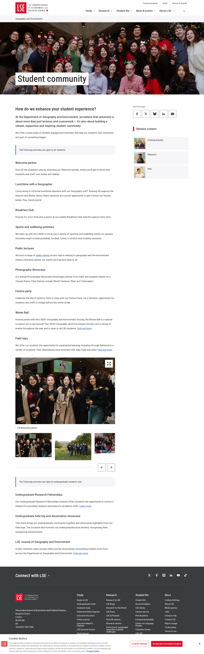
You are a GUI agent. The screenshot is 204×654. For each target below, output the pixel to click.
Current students (150, 3)
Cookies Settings (172, 600)
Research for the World (116, 608)
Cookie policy (170, 627)
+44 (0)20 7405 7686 (24, 627)
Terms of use (171, 631)
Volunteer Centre (142, 629)
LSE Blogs (110, 604)
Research (104, 10)
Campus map (171, 616)
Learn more (85, 506)
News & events (144, 10)
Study (88, 10)
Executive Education (86, 616)
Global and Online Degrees (88, 612)
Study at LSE (82, 600)
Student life (122, 10)
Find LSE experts (113, 619)
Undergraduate (155, 140)
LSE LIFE (139, 633)
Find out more (84, 328)
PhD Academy (141, 616)
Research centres (114, 623)
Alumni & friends (179, 3)
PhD (150, 169)
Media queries (171, 608)
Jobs (167, 612)
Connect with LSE (30, 575)
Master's (152, 154)
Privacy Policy (92, 651)
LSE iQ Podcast (112, 616)
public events (42, 255)
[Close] (200, 644)
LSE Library (140, 608)
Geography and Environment (28, 19)
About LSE (165, 10)
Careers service (142, 612)
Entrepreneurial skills (144, 619)
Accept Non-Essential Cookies (167, 644)
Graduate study (83, 608)
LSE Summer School (86, 629)
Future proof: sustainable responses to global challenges (117, 629)
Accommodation (142, 604)
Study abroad (83, 633)
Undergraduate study (86, 604)
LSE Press (110, 612)
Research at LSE (113, 600)
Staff (165, 3)
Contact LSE (170, 619)
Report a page (171, 623)
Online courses (83, 619)
